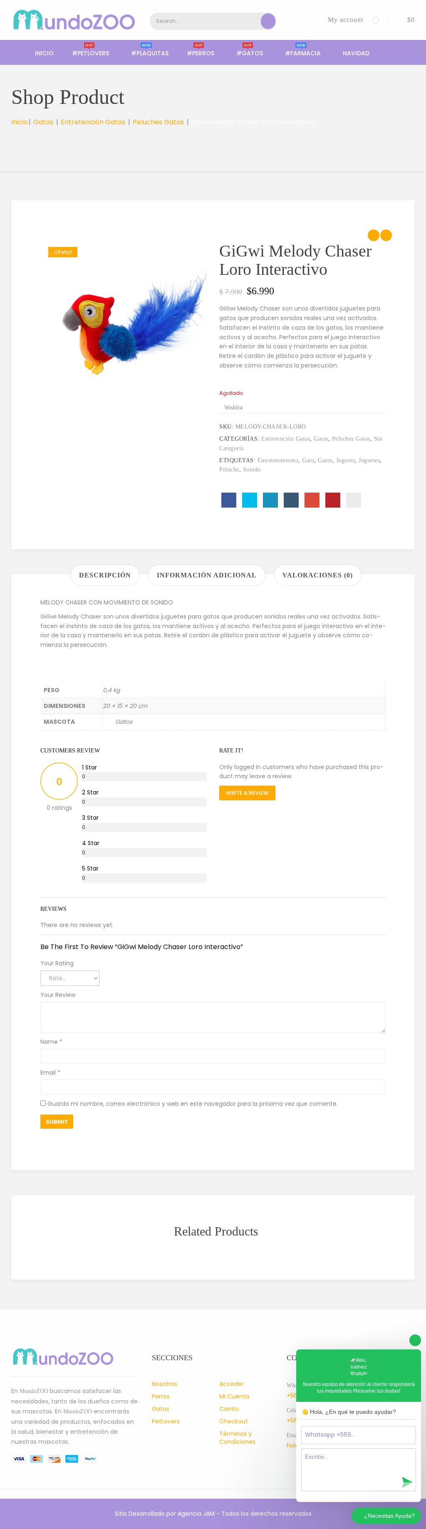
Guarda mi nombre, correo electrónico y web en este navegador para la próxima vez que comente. (192, 1104)
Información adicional (207, 575)
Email (50, 1072)
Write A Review (247, 793)
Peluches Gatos (158, 122)
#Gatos (249, 53)
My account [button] (345, 19)
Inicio (44, 53)
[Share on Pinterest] (332, 500)
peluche (229, 469)
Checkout (233, 1421)
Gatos (43, 122)
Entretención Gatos (93, 122)
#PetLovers (90, 53)
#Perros (200, 53)
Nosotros (164, 1384)
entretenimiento (278, 460)
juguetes (369, 460)
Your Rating (57, 963)
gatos (325, 460)
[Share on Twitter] (249, 500)
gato (308, 460)
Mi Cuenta (234, 1396)
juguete (345, 460)
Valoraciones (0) (317, 575)
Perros (161, 1396)
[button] (405, 19)
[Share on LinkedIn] (270, 500)
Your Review (57, 995)
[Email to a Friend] (353, 500)
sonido (252, 469)
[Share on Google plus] (312, 500)
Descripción (105, 575)
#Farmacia (303, 53)
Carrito (229, 1409)
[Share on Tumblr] (291, 500)
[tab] (105, 575)
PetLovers (166, 1421)
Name (51, 1042)
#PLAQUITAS (149, 53)
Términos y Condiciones (237, 1438)
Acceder (231, 1384)
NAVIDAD (356, 53)
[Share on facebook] (228, 500)
